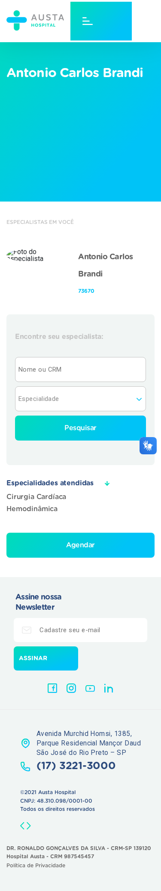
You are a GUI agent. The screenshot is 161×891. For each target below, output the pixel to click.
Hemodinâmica (32, 509)
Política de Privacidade (35, 865)
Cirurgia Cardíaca (36, 497)
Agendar (80, 545)
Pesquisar (80, 428)
